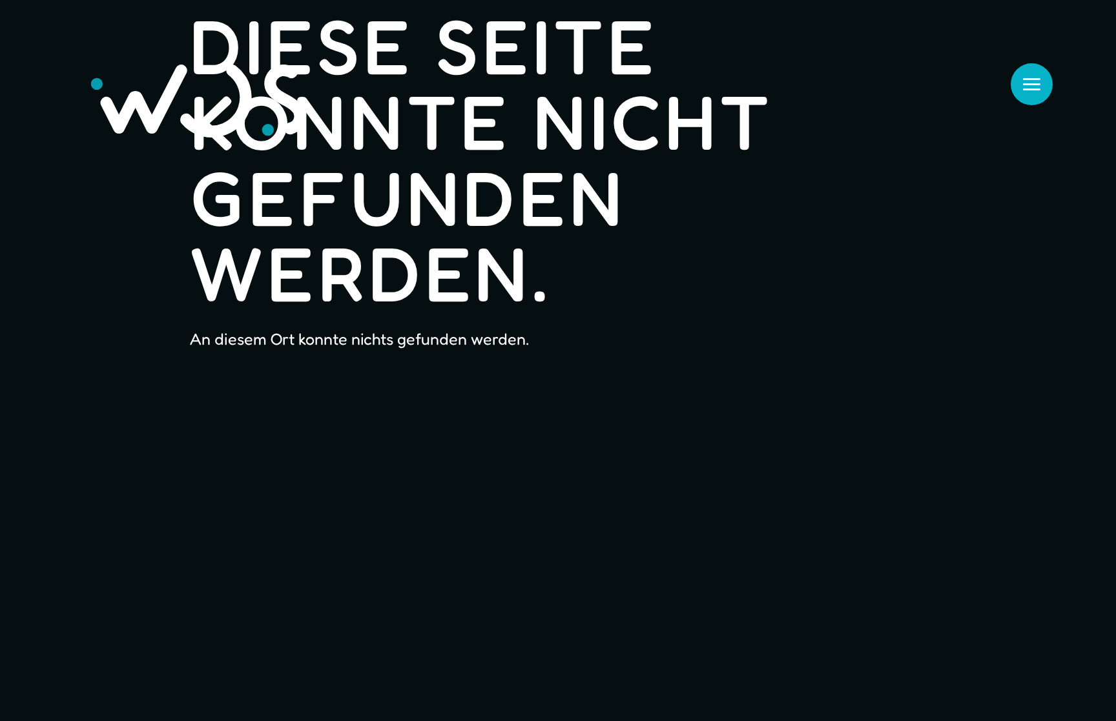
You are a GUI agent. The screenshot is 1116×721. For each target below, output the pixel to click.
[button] (28, 692)
